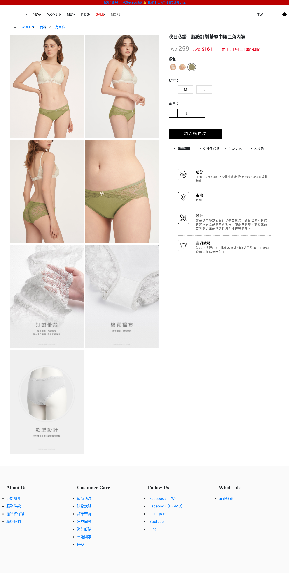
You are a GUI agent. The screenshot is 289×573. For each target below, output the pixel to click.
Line (152, 529)
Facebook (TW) (162, 498)
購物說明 (84, 506)
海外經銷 (226, 498)
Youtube (156, 521)
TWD (173, 49)
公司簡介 (13, 498)
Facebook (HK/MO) (165, 506)
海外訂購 (84, 529)
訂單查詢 (84, 513)
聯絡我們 (13, 521)
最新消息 (84, 498)
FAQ (80, 544)
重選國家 (84, 536)
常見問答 (84, 521)
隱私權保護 (15, 513)
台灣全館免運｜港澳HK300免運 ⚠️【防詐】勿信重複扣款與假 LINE (144, 2)
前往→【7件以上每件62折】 (242, 49)
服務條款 (13, 506)
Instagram (157, 513)
